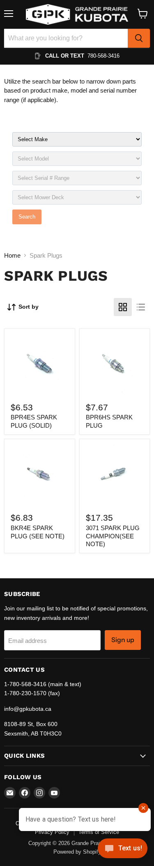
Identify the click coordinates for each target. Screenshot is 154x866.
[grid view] (123, 307)
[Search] (139, 38)
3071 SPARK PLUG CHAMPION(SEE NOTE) (113, 535)
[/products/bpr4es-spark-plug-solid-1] (39, 363)
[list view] (141, 307)
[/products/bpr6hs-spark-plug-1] (114, 363)
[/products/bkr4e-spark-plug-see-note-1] (39, 474)
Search (26, 217)
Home (12, 255)
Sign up (122, 640)
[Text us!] (122, 849)
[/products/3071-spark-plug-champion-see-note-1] (114, 474)
